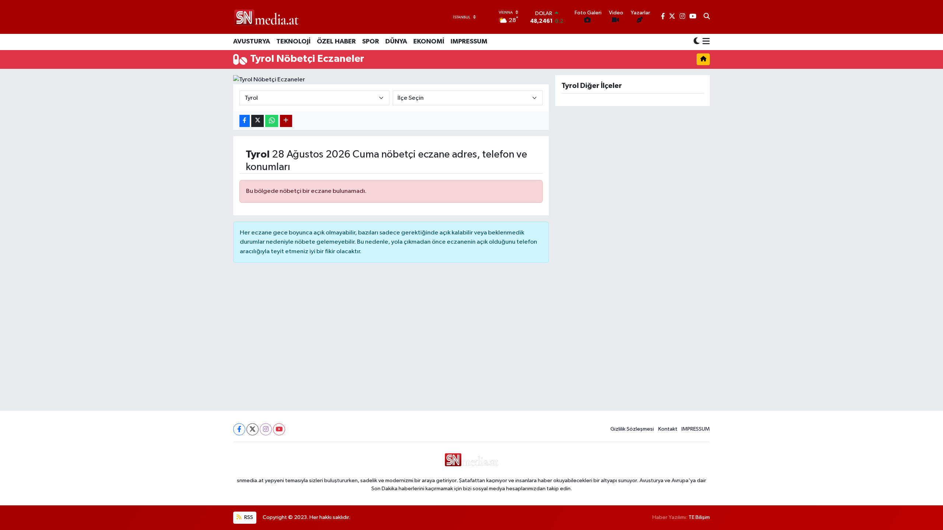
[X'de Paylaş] (257, 121)
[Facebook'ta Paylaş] (244, 121)
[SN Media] (266, 16)
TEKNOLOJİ (293, 41)
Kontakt (667, 429)
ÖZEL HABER (336, 41)
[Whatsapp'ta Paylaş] (271, 121)
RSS (248, 517)
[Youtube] (279, 429)
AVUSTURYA (251, 41)
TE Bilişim (699, 517)
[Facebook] (239, 429)
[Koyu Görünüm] (697, 42)
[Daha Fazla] (286, 121)
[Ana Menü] (705, 42)
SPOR (370, 41)
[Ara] (707, 17)
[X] (252, 429)
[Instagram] (266, 429)
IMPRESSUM (469, 41)
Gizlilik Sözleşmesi (632, 429)
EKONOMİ (428, 41)
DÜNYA (396, 41)
